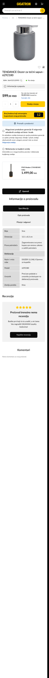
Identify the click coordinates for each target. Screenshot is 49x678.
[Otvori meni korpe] (42, 4)
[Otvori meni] (3, 4)
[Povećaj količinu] (16, 104)
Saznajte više (25, 98)
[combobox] (23, 10)
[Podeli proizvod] (43, 67)
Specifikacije (24, 208)
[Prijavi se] (36, 4)
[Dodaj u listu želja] (39, 67)
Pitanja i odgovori (24, 222)
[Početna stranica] (24, 4)
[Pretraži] (42, 10)
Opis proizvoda (24, 215)
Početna (5, 18)
